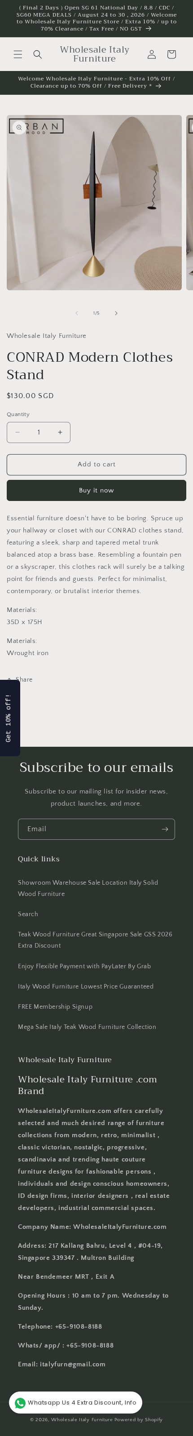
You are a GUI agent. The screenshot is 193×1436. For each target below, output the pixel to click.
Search (28, 914)
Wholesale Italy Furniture (82, 1420)
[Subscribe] (165, 829)
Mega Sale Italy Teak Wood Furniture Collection (87, 1027)
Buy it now (96, 490)
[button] (18, 54)
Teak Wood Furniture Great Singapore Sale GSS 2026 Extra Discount (95, 940)
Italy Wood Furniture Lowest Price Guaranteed (86, 986)
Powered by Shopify (138, 1420)
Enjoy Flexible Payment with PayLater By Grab (84, 966)
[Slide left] (77, 313)
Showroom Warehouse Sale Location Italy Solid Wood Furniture (88, 888)
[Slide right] (116, 313)
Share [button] (24, 679)
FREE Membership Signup (55, 1007)
